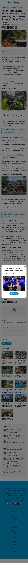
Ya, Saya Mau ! (14, 293)
